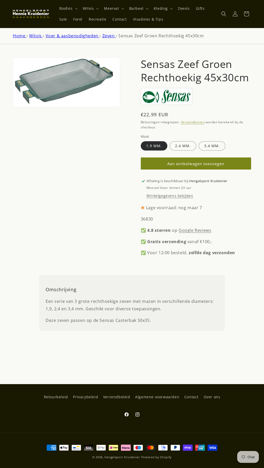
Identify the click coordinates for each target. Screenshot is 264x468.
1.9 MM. (154, 145)
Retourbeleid (56, 396)
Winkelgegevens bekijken (169, 195)
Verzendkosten (193, 122)
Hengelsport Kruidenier (122, 457)
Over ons (212, 396)
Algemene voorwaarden (157, 396)
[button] (68, 8)
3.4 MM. (212, 145)
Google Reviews (195, 230)
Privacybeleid (85, 396)
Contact (191, 396)
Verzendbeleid (116, 396)
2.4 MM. (183, 145)
